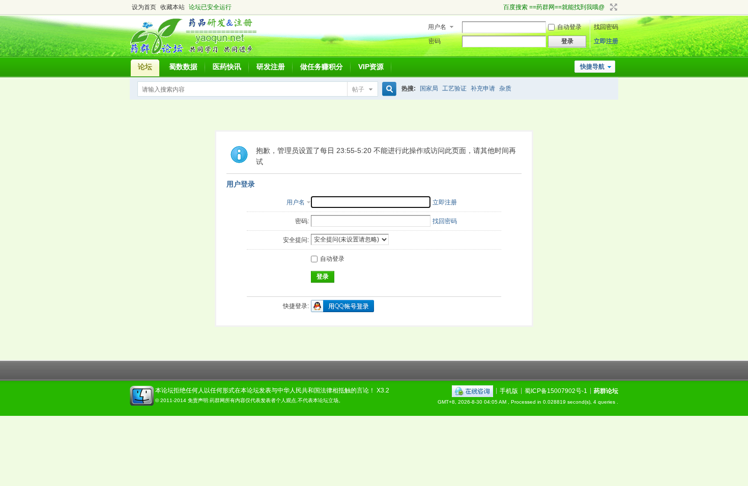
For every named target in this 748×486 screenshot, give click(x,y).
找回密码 (606, 27)
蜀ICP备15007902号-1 (556, 390)
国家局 (429, 88)
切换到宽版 (612, 7)
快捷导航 (592, 66)
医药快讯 (227, 67)
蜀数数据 (183, 67)
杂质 (505, 88)
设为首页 (144, 7)
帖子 (358, 89)
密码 (434, 41)
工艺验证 (454, 88)
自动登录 (569, 27)
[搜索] (387, 89)
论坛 (145, 67)
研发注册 (270, 67)
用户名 (437, 27)
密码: (302, 221)
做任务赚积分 (321, 67)
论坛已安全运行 (210, 7)
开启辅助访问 (498, 7)
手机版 (509, 390)
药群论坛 (606, 390)
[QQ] (472, 390)
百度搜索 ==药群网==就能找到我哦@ (554, 7)
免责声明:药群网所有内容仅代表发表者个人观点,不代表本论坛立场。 (265, 400)
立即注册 (606, 41)
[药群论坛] (198, 53)
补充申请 (483, 88)
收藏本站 (172, 7)
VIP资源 (371, 67)
